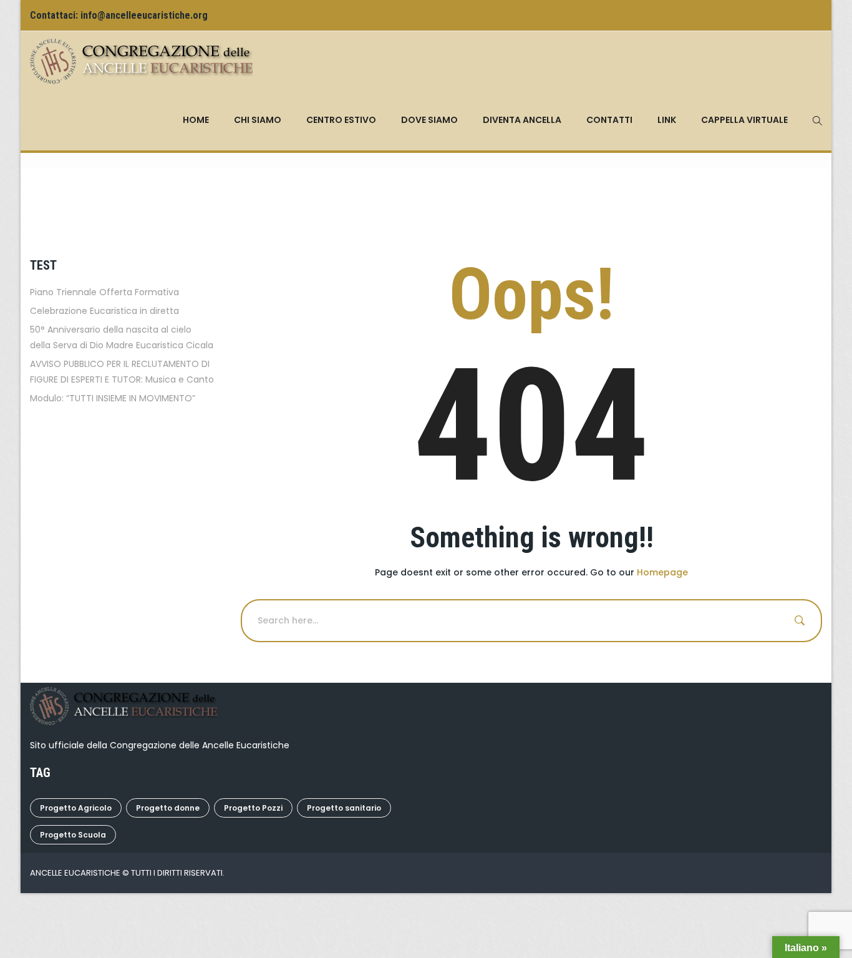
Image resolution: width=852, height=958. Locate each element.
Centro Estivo (341, 120)
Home (196, 120)
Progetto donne (168, 808)
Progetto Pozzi (253, 808)
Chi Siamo (257, 120)
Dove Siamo (429, 120)
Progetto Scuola (73, 834)
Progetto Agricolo (76, 808)
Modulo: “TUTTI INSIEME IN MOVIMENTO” (112, 398)
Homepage (662, 572)
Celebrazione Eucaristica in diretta (104, 311)
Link (666, 120)
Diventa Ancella (522, 120)
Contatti (609, 120)
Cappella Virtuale (744, 120)
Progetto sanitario (344, 808)
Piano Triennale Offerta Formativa (104, 292)
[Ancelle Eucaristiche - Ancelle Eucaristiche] (141, 60)
